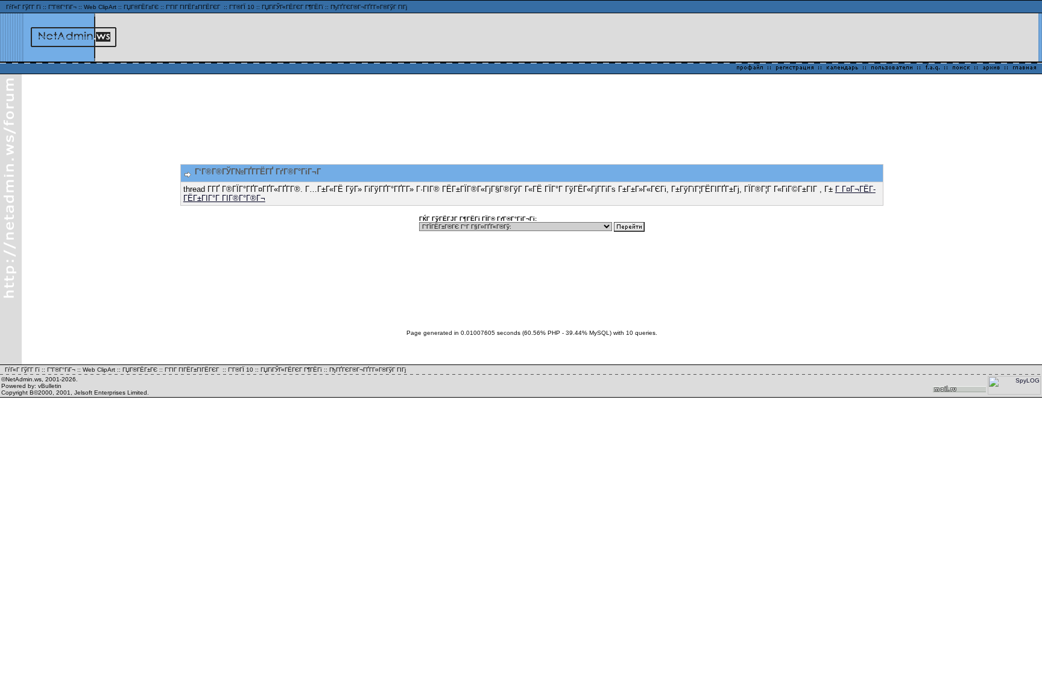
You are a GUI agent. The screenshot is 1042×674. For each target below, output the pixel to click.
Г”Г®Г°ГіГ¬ (62, 7)
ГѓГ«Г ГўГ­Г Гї (23, 7)
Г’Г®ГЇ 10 (241, 7)
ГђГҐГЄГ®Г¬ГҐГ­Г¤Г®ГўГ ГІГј (368, 7)
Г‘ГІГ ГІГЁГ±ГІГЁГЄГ (194, 7)
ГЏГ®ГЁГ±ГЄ (141, 7)
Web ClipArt (100, 7)
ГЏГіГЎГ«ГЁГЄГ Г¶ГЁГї (292, 7)
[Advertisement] (894, 37)
